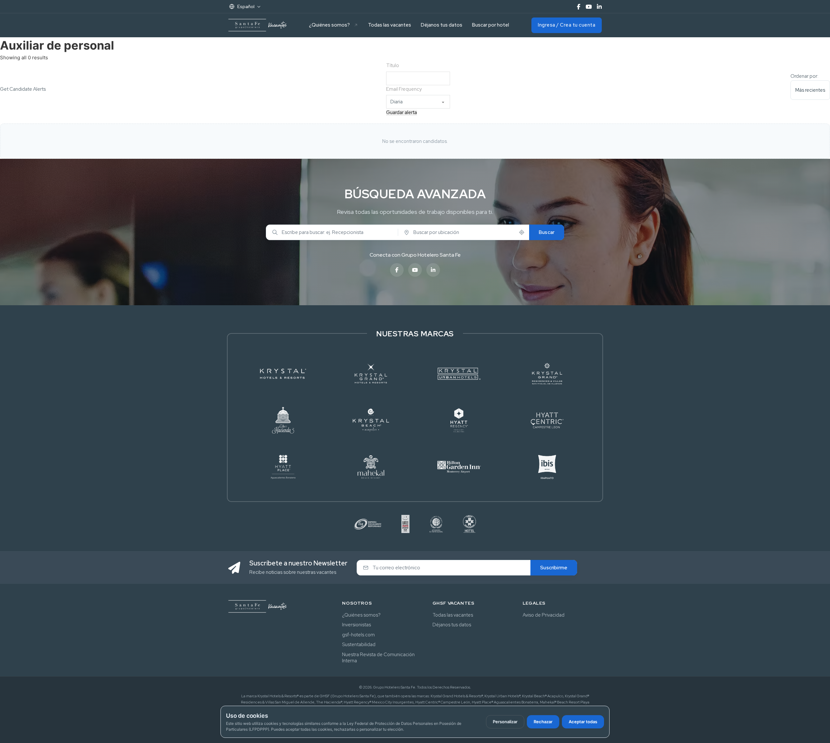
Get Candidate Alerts (23, 89)
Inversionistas (356, 624)
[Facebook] (578, 6)
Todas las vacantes (389, 25)
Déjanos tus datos (441, 25)
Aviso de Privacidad (543, 615)
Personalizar (505, 721)
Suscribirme (553, 567)
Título (392, 65)
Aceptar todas (583, 721)
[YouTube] (589, 6)
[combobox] (335, 232)
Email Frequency (404, 89)
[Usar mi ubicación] (521, 232)
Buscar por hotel (490, 25)
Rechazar (543, 721)
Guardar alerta (401, 112)
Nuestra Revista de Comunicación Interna (378, 657)
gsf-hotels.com (358, 635)
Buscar (546, 232)
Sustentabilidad (358, 644)
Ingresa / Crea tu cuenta (566, 25)
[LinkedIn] (599, 6)
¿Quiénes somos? (329, 25)
